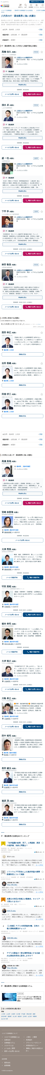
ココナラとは (8, 1045)
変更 (40, 29)
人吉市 (8, 1014)
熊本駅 (6, 755)
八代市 (18, 57)
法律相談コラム (9, 1043)
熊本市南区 (26, 466)
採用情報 (7, 1065)
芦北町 (23, 1014)
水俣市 (13, 1014)
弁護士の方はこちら (37, 1)
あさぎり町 (4, 1019)
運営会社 (7, 1062)
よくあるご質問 (9, 1048)
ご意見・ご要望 (31, 1037)
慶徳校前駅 (8, 532)
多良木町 (4, 1016)
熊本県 (6, 350)
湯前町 (10, 1016)
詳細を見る (22, 354)
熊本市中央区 (14, 530)
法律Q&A (7, 1040)
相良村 (20, 1016)
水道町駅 (7, 681)
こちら (38, 324)
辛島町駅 (7, 607)
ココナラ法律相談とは (12, 1037)
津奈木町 (29, 1014)
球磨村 (35, 1016)
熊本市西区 (13, 753)
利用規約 (29, 1040)
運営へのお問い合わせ (12, 1051)
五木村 (25, 1016)
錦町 (34, 1014)
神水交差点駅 (8, 644)
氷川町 (18, 1014)
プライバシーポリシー (33, 1043)
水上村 (15, 1016)
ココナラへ (5, 2)
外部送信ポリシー (32, 1045)
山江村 (30, 1016)
